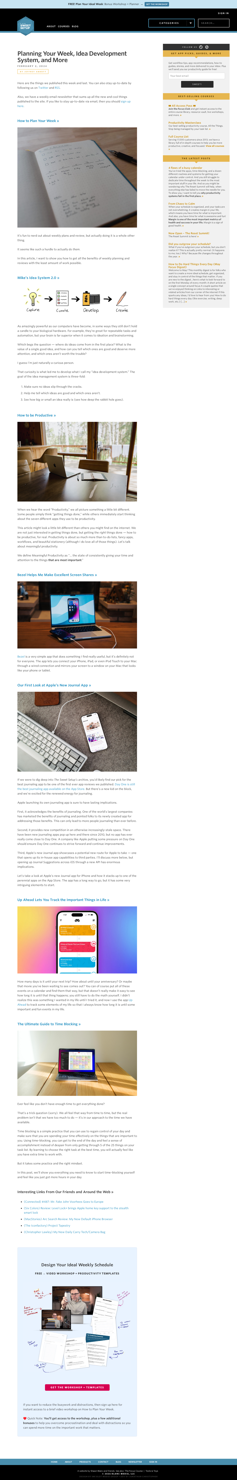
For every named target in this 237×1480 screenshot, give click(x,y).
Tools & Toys (152, 1471)
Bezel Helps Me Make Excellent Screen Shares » (57, 575)
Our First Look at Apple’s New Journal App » (54, 685)
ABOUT (51, 26)
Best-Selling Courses (196, 96)
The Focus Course (134, 1471)
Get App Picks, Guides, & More (196, 53)
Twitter (43, 87)
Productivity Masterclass (184, 122)
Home (54, 1462)
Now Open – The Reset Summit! (188, 233)
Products (85, 1462)
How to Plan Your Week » (38, 121)
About (68, 1462)
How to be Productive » (36, 415)
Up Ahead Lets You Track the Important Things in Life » (63, 900)
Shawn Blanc (97, 1471)
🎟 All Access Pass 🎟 (182, 105)
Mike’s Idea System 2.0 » (38, 278)
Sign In (223, 13)
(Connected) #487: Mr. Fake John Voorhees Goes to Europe (64, 1201)
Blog (118, 1462)
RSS (57, 87)
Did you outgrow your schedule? (189, 244)
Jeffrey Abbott (35, 72)
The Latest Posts (196, 158)
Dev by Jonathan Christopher (139, 1476)
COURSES (64, 26)
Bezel (21, 656)
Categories (169, 23)
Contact (103, 1462)
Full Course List (178, 136)
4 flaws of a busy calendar (185, 167)
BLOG (75, 26)
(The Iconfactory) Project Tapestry (47, 1225)
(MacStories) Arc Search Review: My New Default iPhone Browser (68, 1219)
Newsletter (135, 1462)
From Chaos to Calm (181, 203)
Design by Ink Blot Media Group (98, 1476)
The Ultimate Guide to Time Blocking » (49, 1024)
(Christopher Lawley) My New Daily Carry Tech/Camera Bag (64, 1232)
